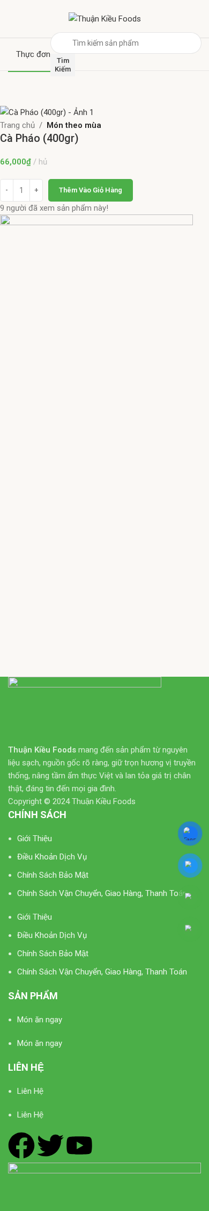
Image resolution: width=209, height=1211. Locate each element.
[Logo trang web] (105, 18)
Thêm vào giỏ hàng (90, 190)
